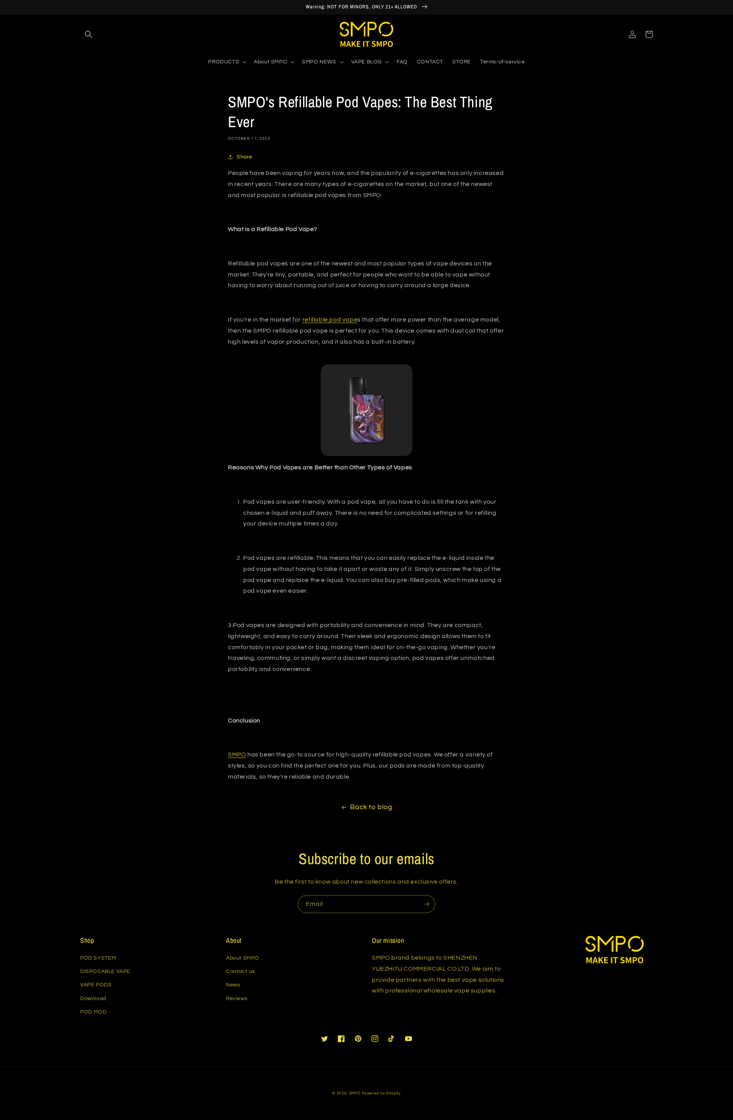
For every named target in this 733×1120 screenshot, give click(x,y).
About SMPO (242, 958)
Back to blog (371, 807)
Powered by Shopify (381, 1093)
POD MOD (93, 1012)
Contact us (240, 971)
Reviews (236, 998)
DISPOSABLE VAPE (105, 971)
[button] (88, 34)
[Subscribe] (426, 904)
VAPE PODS (95, 984)
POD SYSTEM (98, 958)
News (233, 984)
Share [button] (244, 157)
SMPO (355, 1093)
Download (93, 998)
